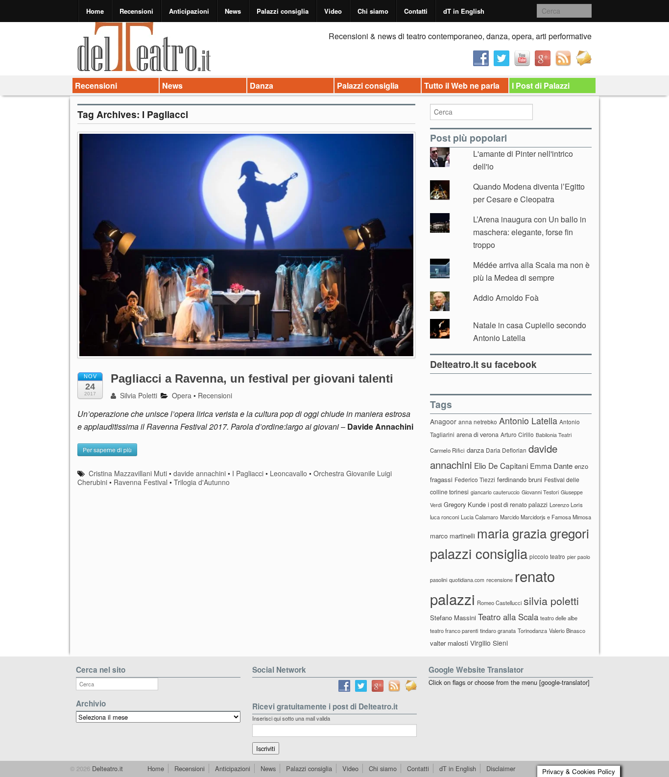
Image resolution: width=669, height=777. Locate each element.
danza (475, 450)
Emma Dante (551, 466)
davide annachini (199, 473)
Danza (261, 85)
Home (95, 11)
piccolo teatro (547, 556)
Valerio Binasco (567, 630)
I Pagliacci (247, 473)
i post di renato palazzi (518, 504)
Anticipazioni (189, 11)
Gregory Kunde (465, 504)
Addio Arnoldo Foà (506, 297)
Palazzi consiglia (283, 11)
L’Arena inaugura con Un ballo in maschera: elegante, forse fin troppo (529, 232)
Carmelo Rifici (447, 450)
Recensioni (136, 11)
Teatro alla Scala (508, 617)
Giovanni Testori (540, 492)
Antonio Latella (528, 420)
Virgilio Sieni (489, 643)
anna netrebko (477, 421)
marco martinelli (452, 535)
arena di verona (477, 434)
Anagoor (443, 421)
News (233, 11)
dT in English (463, 11)
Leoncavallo (288, 473)
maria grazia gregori (533, 533)
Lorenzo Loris (566, 505)
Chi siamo (373, 11)
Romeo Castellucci (499, 603)
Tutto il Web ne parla (462, 85)
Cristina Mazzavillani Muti (128, 473)
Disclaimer (500, 768)
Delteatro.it (106, 768)
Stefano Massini (453, 617)
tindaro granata (498, 630)
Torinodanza (532, 630)
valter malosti (449, 643)
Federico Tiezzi (474, 479)
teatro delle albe (558, 618)
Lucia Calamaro (479, 517)
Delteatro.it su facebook (483, 364)
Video (333, 11)
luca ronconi (444, 517)
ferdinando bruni (519, 479)
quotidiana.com (466, 579)
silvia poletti (551, 600)
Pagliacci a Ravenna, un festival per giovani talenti (252, 378)
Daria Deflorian (506, 450)
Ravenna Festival (140, 482)
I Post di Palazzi (541, 85)
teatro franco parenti (454, 630)
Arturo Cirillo (517, 434)
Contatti (416, 11)
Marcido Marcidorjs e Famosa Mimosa (545, 517)
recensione (499, 579)
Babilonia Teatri (554, 434)
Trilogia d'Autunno (202, 482)
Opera (181, 395)
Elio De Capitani (501, 465)
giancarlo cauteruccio (495, 492)
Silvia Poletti (137, 395)
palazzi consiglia (478, 553)
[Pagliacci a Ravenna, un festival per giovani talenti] (246, 249)
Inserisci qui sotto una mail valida (291, 718)
